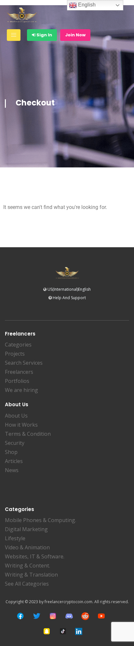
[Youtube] (101, 616)
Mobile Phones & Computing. (40, 520)
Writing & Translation (31, 574)
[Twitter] (37, 616)
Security (14, 442)
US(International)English (69, 289)
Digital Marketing (26, 529)
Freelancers (19, 371)
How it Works (21, 424)
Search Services (24, 362)
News (12, 470)
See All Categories (27, 583)
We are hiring (21, 390)
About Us (16, 415)
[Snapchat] (47, 631)
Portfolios (17, 380)
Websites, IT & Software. (34, 556)
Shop (11, 452)
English (86, 4)
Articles (14, 461)
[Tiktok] (63, 631)
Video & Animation (27, 547)
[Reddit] (85, 616)
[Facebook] (20, 616)
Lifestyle (15, 538)
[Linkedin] (78, 631)
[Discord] (69, 616)
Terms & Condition (28, 433)
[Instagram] (53, 616)
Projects (15, 353)
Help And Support (69, 297)
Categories (18, 344)
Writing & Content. (27, 565)
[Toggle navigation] (13, 35)
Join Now (75, 35)
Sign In (43, 35)
